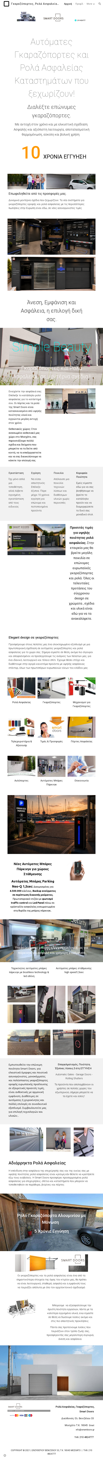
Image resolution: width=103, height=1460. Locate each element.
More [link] (89, 3)
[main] (51, 100)
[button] (100, 4)
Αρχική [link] (68, 3)
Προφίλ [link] (79, 3)
